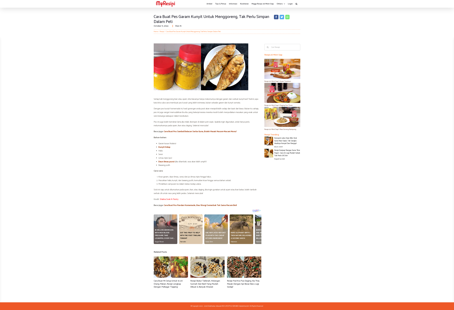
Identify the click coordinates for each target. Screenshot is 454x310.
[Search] (296, 4)
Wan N (178, 26)
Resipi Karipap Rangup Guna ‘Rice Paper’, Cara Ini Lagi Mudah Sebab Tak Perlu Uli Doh (287, 153)
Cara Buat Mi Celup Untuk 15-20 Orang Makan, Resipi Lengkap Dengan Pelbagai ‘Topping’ (168, 284)
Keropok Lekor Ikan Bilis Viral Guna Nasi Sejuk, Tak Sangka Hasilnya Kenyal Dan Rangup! (285, 141)
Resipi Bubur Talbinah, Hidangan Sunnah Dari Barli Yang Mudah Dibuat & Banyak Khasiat (205, 284)
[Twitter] (282, 17)
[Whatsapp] (287, 17)
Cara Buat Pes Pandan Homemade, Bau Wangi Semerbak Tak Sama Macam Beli (200, 205)
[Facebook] (276, 17)
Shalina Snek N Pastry (169, 199)
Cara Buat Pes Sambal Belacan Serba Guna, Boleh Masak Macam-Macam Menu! (200, 131)
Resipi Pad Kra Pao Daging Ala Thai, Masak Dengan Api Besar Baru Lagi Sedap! (243, 284)
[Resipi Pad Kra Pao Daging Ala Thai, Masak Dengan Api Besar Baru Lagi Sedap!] (244, 267)
